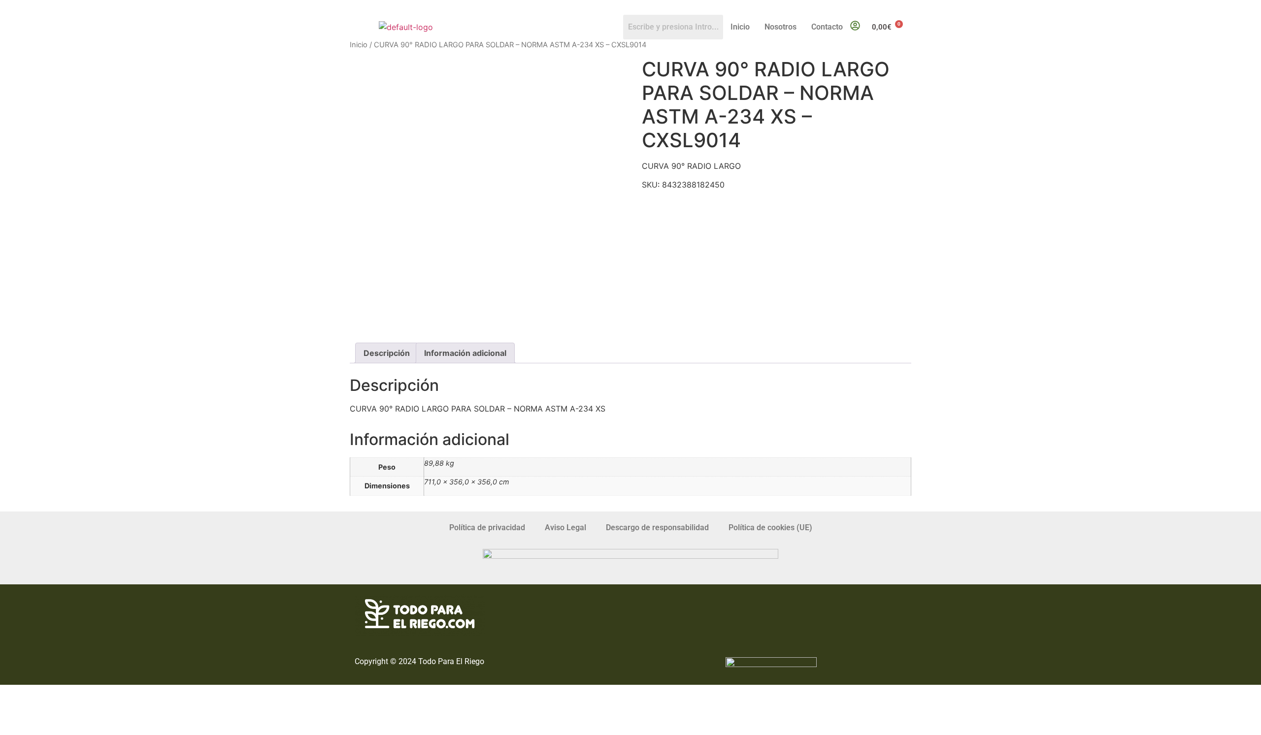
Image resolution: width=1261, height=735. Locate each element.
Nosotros (780, 27)
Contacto (827, 27)
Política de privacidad (487, 527)
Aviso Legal (565, 527)
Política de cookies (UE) (770, 527)
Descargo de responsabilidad (657, 527)
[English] (897, 8)
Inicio (740, 27)
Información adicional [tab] (465, 353)
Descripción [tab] (387, 353)
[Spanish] (906, 8)
